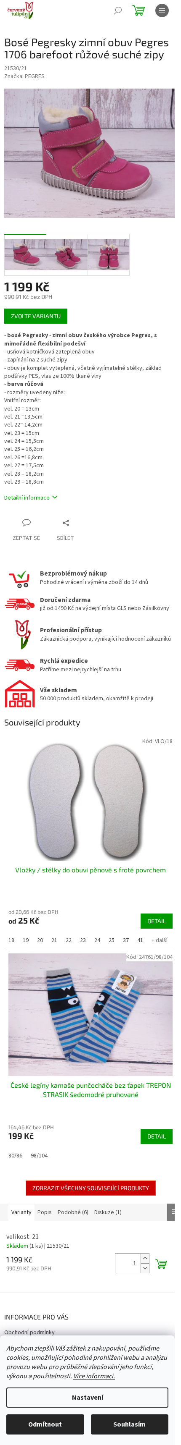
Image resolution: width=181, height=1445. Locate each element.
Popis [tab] (44, 1212)
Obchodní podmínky (29, 1332)
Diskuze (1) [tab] (108, 1212)
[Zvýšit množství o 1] (145, 1258)
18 (11, 940)
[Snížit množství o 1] (145, 1268)
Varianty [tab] (21, 1212)
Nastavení (87, 1397)
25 (111, 940)
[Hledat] (117, 10)
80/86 (15, 1156)
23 (83, 940)
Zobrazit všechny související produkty (90, 1187)
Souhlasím (129, 1424)
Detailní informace (27, 498)
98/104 (39, 1156)
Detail (156, 920)
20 (40, 940)
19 (26, 940)
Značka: (24, 76)
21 (54, 940)
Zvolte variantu (36, 315)
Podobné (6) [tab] (73, 1212)
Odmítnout (45, 1424)
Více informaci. (94, 1376)
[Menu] (162, 10)
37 (126, 940)
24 (97, 940)
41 (140, 940)
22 (69, 940)
